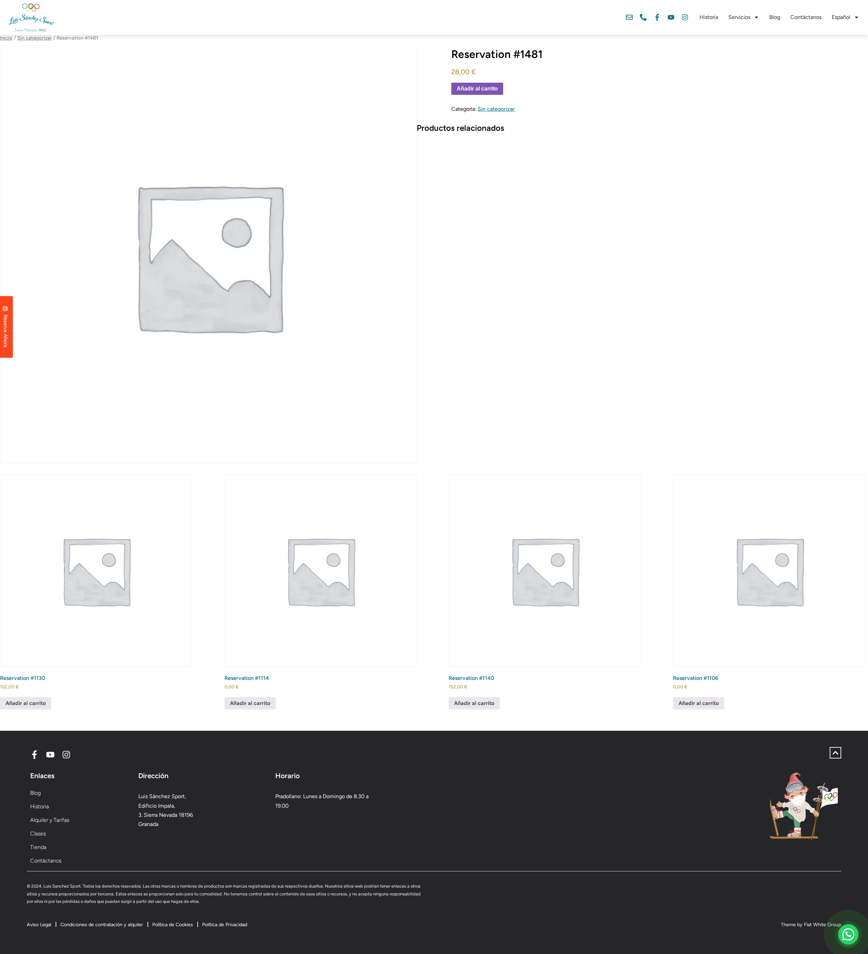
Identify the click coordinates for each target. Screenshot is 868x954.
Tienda (38, 847)
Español (841, 17)
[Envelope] (629, 17)
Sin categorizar (34, 38)
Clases (38, 833)
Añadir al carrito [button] (25, 703)
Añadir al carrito (477, 88)
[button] (848, 934)
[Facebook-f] (657, 17)
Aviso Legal (39, 924)
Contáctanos (806, 17)
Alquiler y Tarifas (49, 820)
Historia (708, 17)
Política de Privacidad (224, 924)
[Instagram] (685, 17)
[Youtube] (671, 17)
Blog (774, 17)
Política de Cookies (172, 924)
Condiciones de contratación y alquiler (101, 924)
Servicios (739, 17)
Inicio (6, 38)
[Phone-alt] (643, 17)
